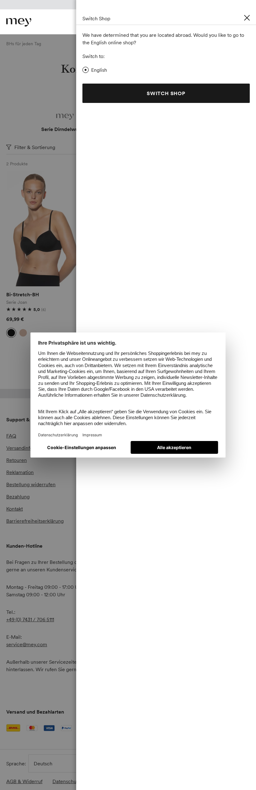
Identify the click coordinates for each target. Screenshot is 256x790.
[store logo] (18, 22)
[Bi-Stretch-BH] (44, 228)
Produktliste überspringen (21, 178)
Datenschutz (66, 781)
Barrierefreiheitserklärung (35, 521)
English (99, 70)
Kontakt (14, 509)
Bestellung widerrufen (31, 484)
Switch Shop (166, 93)
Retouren (16, 460)
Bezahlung (18, 496)
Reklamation (20, 472)
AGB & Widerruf (24, 781)
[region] (44, 228)
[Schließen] (247, 18)
